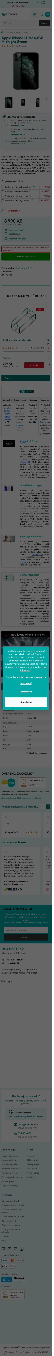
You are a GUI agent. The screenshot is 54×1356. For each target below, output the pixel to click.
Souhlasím (26, 702)
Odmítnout (26, 691)
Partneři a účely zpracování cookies (25, 677)
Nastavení (26, 683)
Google (30, 663)
